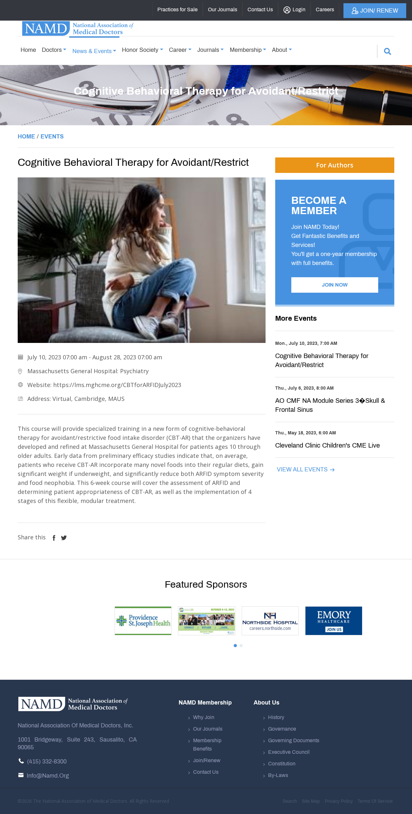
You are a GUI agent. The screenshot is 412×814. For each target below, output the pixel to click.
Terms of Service (375, 801)
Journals (208, 50)
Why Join (203, 717)
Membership (246, 50)
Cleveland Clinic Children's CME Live (327, 445)
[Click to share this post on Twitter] (64, 537)
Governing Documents (293, 740)
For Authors (334, 165)
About (279, 50)
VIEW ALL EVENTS (303, 469)
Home (28, 50)
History (276, 717)
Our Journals (207, 729)
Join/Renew (206, 760)
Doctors (52, 50)
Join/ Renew (379, 10)
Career (178, 50)
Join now (335, 285)
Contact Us (206, 772)
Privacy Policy (339, 801)
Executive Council (289, 752)
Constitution (281, 763)
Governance (282, 729)
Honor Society (140, 50)
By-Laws (278, 775)
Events (52, 136)
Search (290, 801)
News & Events (92, 51)
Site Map (311, 801)
